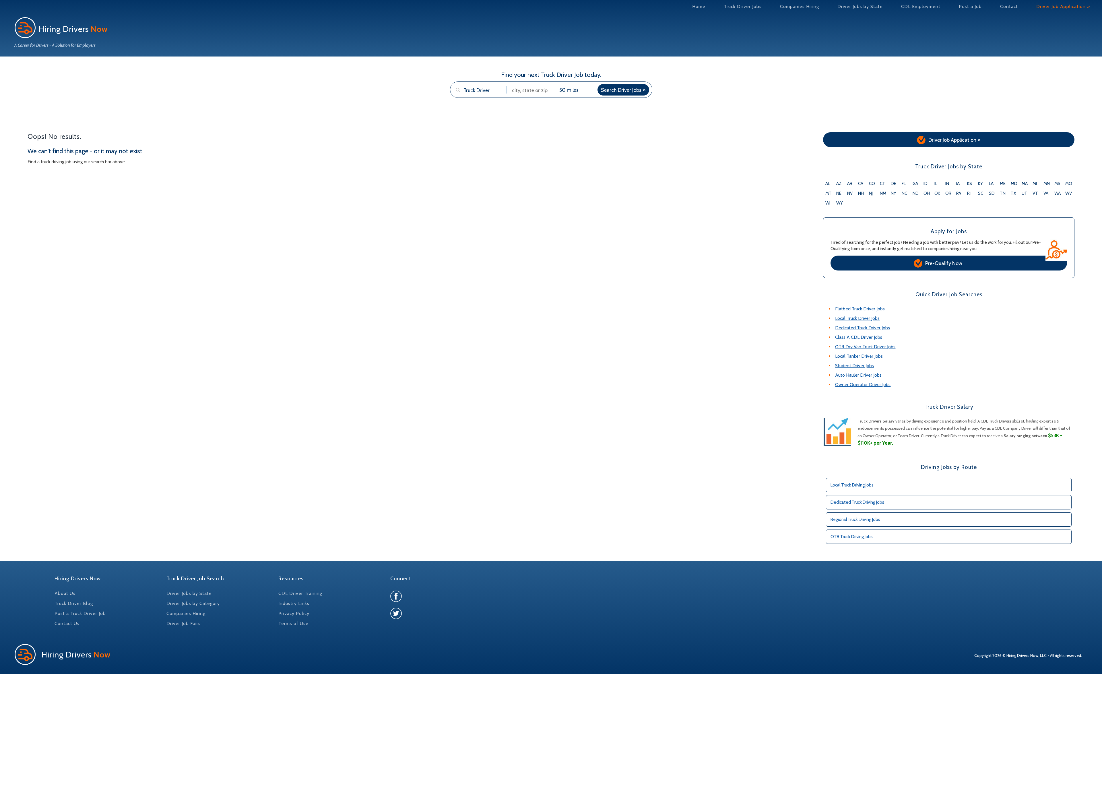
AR (849, 183)
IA (958, 183)
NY (893, 193)
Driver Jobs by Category (193, 603)
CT (882, 183)
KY (980, 183)
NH (861, 193)
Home (698, 6)
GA (915, 183)
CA (860, 183)
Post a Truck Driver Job (80, 613)
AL (827, 183)
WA (1057, 193)
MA (1025, 183)
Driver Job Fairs (183, 623)
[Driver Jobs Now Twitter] (396, 617)
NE (838, 193)
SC (980, 193)
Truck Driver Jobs (743, 6)
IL (935, 183)
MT (828, 193)
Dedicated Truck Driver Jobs (862, 327)
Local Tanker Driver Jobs (859, 356)
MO (1068, 183)
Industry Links (293, 603)
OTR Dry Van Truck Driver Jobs (865, 346)
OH (926, 193)
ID (925, 183)
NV (850, 193)
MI (1035, 183)
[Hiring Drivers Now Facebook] (396, 600)
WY (839, 203)
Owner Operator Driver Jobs (862, 384)
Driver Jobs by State (860, 6)
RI (969, 193)
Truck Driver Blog (74, 603)
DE (893, 183)
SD (992, 193)
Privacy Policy (293, 613)
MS (1057, 183)
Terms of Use (293, 623)
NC (904, 193)
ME (1003, 183)
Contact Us (67, 623)
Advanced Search (472, 101)
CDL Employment (920, 6)
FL (904, 183)
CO (872, 183)
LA (991, 183)
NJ (871, 193)
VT (1035, 193)
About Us (65, 593)
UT (1024, 193)
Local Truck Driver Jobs (857, 318)
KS (969, 183)
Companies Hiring (799, 6)
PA (958, 193)
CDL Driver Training (300, 593)
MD (1014, 183)
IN (947, 183)
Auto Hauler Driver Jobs (858, 375)
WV (1068, 193)
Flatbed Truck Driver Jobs (860, 309)
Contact (1009, 6)
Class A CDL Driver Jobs (858, 337)
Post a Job (970, 6)
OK (937, 193)
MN (1046, 183)
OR (948, 193)
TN (1003, 193)
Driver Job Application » (1063, 6)
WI (827, 203)
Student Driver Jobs (854, 365)
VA (1045, 193)
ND (916, 193)
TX (1013, 193)
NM (883, 193)
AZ (838, 183)
